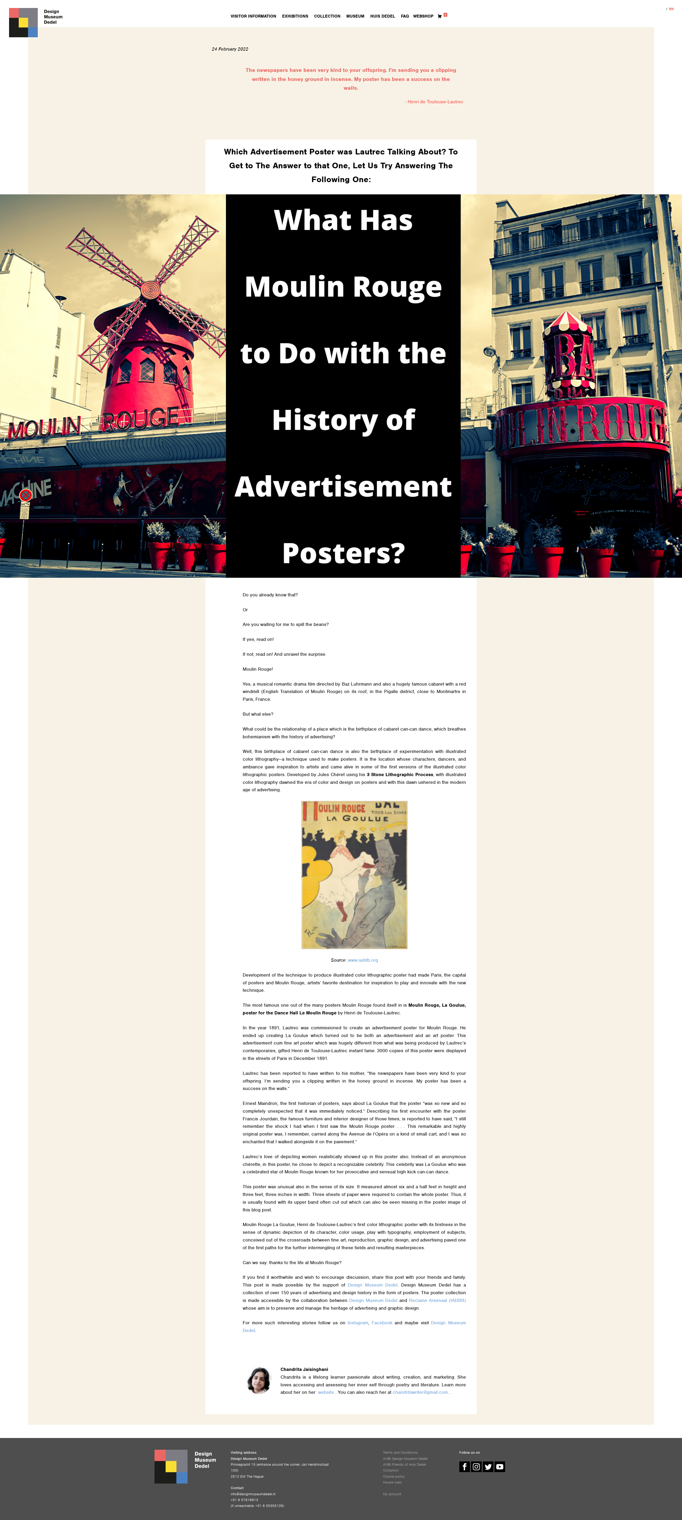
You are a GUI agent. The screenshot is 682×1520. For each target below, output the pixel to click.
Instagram (358, 1323)
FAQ (405, 16)
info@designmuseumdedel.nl (253, 1494)
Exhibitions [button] (295, 16)
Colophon (391, 1470)
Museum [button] (355, 16)
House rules (392, 1482)
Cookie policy (394, 1476)
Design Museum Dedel (372, 1285)
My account (392, 1494)
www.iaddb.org (363, 960)
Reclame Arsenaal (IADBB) (437, 1300)
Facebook (382, 1323)
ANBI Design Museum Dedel (405, 1458)
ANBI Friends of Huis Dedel (404, 1464)
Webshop (423, 16)
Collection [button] (327, 16)
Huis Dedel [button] (382, 16)
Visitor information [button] (253, 16)
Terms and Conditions (400, 1452)
